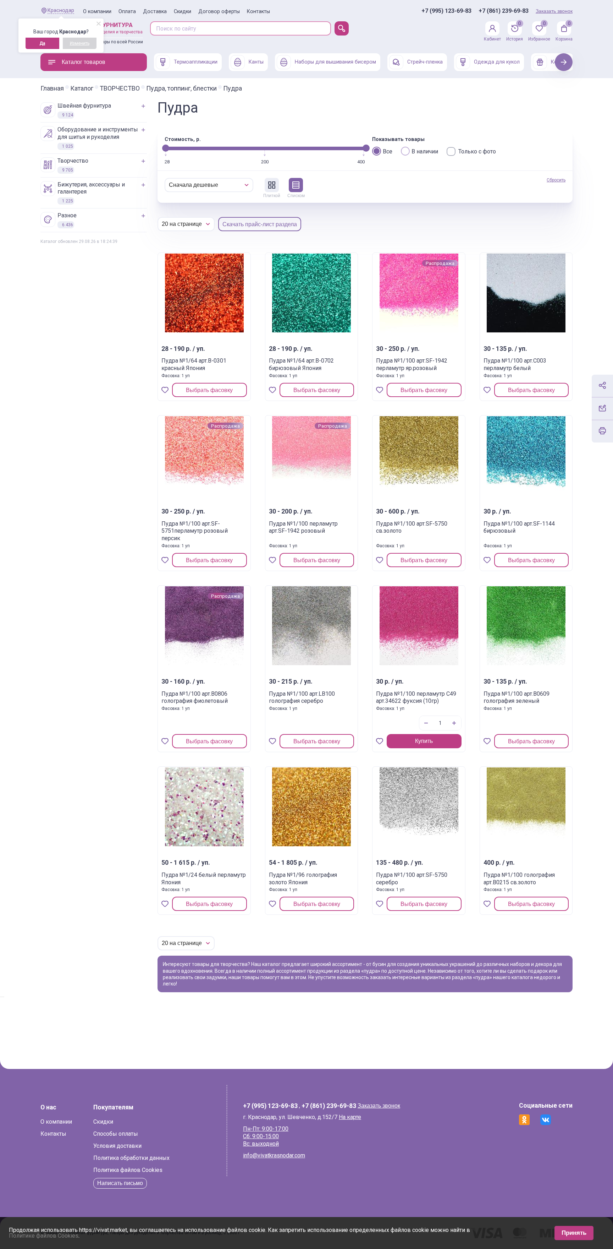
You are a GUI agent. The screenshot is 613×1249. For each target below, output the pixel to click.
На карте (350, 1117)
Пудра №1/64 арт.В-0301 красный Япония (193, 364)
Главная (52, 88)
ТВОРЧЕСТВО (120, 88)
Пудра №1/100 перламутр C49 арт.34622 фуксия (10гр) (416, 697)
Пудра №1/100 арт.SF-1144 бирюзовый (519, 527)
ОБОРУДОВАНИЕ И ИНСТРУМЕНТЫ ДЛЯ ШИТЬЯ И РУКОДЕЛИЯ (97, 137)
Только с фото (477, 151)
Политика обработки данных (131, 1158)
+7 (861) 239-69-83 (504, 11)
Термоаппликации (195, 62)
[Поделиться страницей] (602, 385)
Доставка (155, 12)
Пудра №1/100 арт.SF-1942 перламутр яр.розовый (411, 364)
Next (564, 62)
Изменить (79, 43)
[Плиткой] (272, 185)
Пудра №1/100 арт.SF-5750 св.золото (411, 527)
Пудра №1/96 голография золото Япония (303, 878)
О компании (97, 12)
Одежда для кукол (497, 62)
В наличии (425, 151)
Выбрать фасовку (209, 390)
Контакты (258, 12)
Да (42, 43)
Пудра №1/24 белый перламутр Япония (203, 878)
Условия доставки (117, 1145)
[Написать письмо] (602, 408)
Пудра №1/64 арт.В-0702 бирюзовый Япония (301, 364)
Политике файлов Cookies (43, 1235)
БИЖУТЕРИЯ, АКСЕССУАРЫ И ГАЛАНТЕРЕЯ (91, 192)
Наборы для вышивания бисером (335, 62)
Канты (256, 62)
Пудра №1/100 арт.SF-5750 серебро (411, 878)
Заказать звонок (554, 11)
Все (387, 151)
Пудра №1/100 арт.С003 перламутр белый (515, 364)
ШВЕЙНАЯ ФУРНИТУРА (84, 110)
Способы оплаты (115, 1133)
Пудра (232, 88)
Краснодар (61, 10)
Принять (574, 1232)
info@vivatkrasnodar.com (274, 1155)
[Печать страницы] (602, 430)
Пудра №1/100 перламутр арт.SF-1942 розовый (303, 527)
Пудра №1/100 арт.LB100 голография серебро (302, 697)
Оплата (127, 12)
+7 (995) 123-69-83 (446, 11)
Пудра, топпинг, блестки (181, 88)
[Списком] (296, 185)
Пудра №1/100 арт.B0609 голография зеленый (517, 697)
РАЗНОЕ (67, 219)
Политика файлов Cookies (127, 1170)
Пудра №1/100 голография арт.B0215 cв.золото (519, 878)
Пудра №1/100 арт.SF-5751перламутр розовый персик (194, 531)
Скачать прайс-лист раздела (259, 224)
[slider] (165, 148)
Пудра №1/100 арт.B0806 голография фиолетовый (194, 697)
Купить (424, 741)
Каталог (81, 88)
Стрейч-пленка (425, 62)
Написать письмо (120, 1183)
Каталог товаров (83, 62)
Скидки (182, 12)
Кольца (560, 62)
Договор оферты (219, 12)
